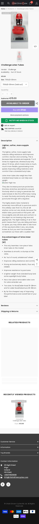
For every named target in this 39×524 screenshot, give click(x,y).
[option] (19, 30)
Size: (8, 80)
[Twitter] (8, 484)
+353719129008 (10, 475)
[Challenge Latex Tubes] (19, 409)
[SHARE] (36, 103)
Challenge (12, 69)
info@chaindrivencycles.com (16, 477)
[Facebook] (3, 484)
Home (3, 9)
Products (11, 9)
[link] (19, 380)
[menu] (2, 3)
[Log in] (37, 3)
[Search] (8, 3)
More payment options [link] (19, 115)
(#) (4, 148)
